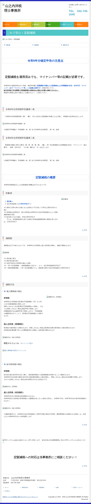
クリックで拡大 (27, 343)
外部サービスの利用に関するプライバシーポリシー (20, 497)
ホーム (7, 24)
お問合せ (79, 24)
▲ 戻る (84, 230)
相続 (49, 24)
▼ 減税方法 (65, 45)
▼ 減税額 (35, 45)
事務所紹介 (22, 24)
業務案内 (36, 24)
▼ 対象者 (7, 45)
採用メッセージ (67, 24)
